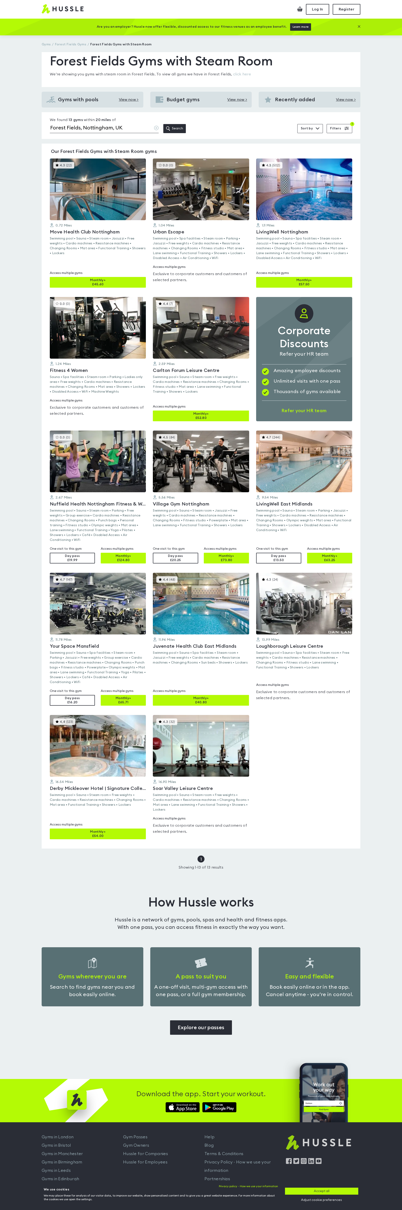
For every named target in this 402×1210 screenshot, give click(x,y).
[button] (98, 223)
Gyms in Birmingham (62, 1162)
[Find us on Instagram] (304, 1163)
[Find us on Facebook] (289, 1163)
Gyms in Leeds (56, 1170)
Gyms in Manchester (62, 1154)
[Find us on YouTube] (319, 1163)
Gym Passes (135, 1137)
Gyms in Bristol (56, 1145)
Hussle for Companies (145, 1154)
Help (209, 1137)
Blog (209, 1145)
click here (242, 74)
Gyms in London (58, 1137)
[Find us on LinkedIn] (311, 1163)
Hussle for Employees (145, 1162)
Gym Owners (136, 1145)
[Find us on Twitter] (296, 1163)
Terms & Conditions (223, 1154)
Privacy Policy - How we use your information (237, 1166)
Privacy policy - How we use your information (248, 1186)
